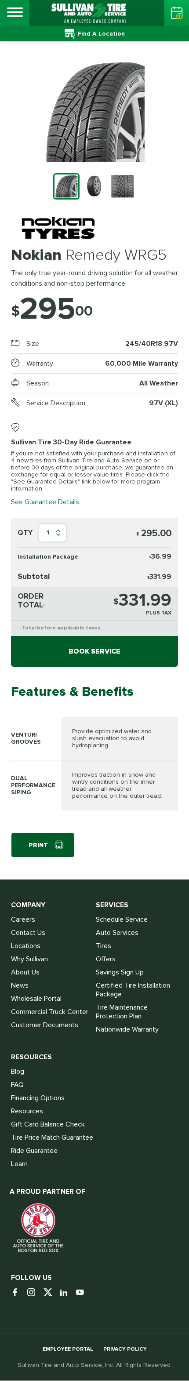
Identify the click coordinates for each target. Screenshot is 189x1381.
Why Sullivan (29, 959)
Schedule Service (122, 919)
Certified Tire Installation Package (133, 990)
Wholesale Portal (36, 998)
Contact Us (28, 932)
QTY (25, 532)
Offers (106, 959)
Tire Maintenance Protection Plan (122, 1012)
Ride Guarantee (34, 1150)
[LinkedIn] (67, 1293)
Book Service (94, 651)
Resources (27, 1111)
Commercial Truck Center (49, 1011)
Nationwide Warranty (127, 1029)
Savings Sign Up (120, 972)
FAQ (17, 1084)
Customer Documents (44, 1025)
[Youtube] (83, 1293)
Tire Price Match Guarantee (52, 1137)
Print (38, 845)
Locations (25, 945)
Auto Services (117, 932)
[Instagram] (34, 1293)
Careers (23, 919)
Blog (17, 1071)
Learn (19, 1163)
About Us (25, 972)
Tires (103, 945)
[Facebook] (18, 1293)
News (20, 985)
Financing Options (38, 1098)
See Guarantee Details (45, 502)
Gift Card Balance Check (48, 1124)
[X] (51, 1293)
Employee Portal (68, 1349)
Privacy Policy (125, 1349)
